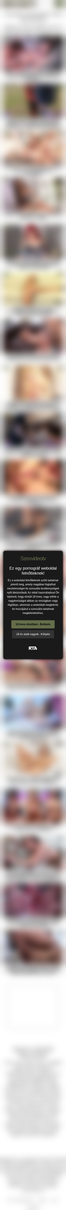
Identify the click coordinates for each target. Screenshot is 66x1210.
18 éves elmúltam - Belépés (33, 624)
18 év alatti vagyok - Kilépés (33, 634)
